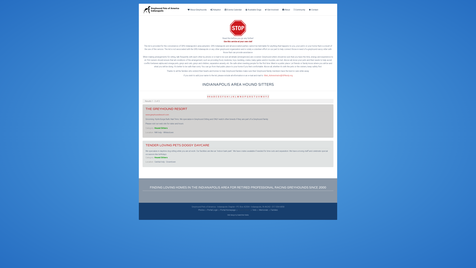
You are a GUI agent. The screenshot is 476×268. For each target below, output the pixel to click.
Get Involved (273, 9)
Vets (254, 210)
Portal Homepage (228, 210)
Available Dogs (254, 9)
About (287, 9)
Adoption (216, 9)
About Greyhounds (198, 9)
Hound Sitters (161, 128)
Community (300, 9)
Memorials (263, 210)
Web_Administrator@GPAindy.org (278, 75)
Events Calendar (234, 9)
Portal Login (212, 210)
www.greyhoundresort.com (157, 115)
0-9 (208, 97)
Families (274, 210)
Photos (201, 210)
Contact (314, 9)
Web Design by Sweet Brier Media (238, 215)
